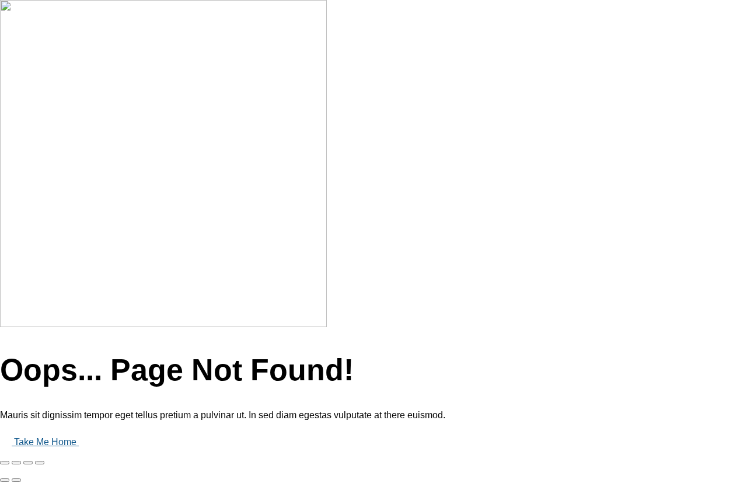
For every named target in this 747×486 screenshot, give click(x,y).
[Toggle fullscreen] (28, 462)
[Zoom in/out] (39, 462)
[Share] (16, 462)
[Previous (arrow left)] (4, 480)
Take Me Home (46, 442)
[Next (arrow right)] (16, 480)
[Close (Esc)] (4, 462)
